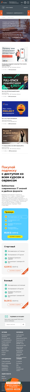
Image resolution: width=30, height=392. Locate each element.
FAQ (17, 365)
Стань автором (6, 361)
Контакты (19, 363)
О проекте (19, 361)
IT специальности (6, 340)
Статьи (4, 352)
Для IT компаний (6, 363)
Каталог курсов (6, 338)
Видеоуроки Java (21, 345)
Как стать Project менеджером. (9, 118)
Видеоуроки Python (21, 338)
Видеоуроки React (21, 357)
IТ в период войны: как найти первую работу (13, 145)
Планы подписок (6, 342)
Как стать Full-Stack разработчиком (10, 91)
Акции (3, 376)
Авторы (18, 367)
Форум (3, 354)
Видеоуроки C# (20, 340)
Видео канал (5, 350)
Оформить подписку (15, 270)
